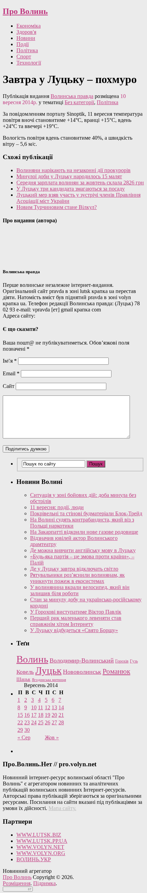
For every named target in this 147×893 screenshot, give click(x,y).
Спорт (23, 56)
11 (40, 707)
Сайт (8, 386)
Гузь (134, 661)
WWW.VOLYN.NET (40, 847)
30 (27, 730)
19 (47, 715)
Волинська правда (72, 96)
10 (34, 707)
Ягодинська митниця (49, 680)
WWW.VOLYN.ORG (40, 853)
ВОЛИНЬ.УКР (33, 859)
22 (20, 722)
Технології (28, 63)
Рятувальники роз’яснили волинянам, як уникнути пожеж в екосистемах (77, 578)
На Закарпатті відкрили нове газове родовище (84, 532)
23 (27, 722)
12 (47, 707)
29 (20, 730)
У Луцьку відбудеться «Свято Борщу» (74, 630)
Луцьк (48, 670)
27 (54, 722)
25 (40, 722)
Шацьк (23, 679)
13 (54, 707)
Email (11, 373)
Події (22, 44)
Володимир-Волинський (82, 660)
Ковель (25, 672)
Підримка (44, 883)
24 (34, 722)
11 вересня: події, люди (57, 507)
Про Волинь (25, 11)
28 (61, 722)
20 (54, 715)
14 (61, 707)
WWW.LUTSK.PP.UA (41, 841)
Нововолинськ (82, 671)
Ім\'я (10, 361)
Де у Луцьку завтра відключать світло (74, 569)
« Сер (23, 737)
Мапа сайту (62, 808)
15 (20, 715)
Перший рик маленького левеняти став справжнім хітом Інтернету (75, 621)
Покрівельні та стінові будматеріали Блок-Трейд (86, 513)
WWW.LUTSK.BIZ (38, 835)
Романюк (116, 671)
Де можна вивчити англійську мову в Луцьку (83, 550)
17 (34, 715)
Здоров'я (26, 32)
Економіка (28, 26)
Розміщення (16, 883)
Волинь (32, 659)
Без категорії (79, 102)
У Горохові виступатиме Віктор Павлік (75, 612)
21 (61, 715)
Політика (27, 50)
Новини (25, 38)
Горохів (122, 661)
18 (40, 715)
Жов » (52, 737)
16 (27, 715)
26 (47, 722)
